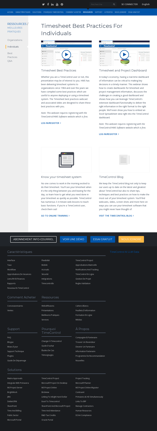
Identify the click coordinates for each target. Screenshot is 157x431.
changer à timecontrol (52, 341)
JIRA (9, 397)
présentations (48, 310)
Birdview (45, 392)
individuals (13, 46)
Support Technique (15, 351)
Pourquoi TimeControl (54, 12)
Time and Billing (14, 410)
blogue (10, 342)
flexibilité (46, 260)
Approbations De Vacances (19, 274)
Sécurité (45, 274)
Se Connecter (129, 4)
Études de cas (48, 350)
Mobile (45, 265)
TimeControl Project (84, 260)
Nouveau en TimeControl (18, 288)
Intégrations (47, 278)
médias (79, 319)
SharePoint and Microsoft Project (56, 406)
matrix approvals (14, 378)
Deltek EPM (12, 401)
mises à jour (12, 346)
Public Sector (13, 415)
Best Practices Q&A (12, 57)
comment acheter (73, 12)
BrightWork (12, 392)
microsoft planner (83, 383)
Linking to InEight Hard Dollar (54, 397)
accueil (10, 12)
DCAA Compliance (84, 415)
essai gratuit (102, 239)
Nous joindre (131, 239)
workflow (11, 269)
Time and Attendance (51, 410)
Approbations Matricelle (86, 265)
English (146, 4)
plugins (10, 356)
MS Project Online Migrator (87, 387)
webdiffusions (48, 306)
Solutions (37, 12)
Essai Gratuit (134, 12)
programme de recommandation (90, 356)
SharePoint (12, 406)
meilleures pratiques (50, 315)
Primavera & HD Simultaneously (89, 397)
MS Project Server (14, 387)
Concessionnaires (15, 306)
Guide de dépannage (16, 360)
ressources (88, 12)
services (45, 319)
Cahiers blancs (82, 306)
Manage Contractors (84, 406)
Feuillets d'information (85, 310)
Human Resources (83, 410)
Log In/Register (50, 123)
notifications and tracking (87, 269)
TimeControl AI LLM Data (124, 252)
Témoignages (47, 355)
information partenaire (85, 351)
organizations (14, 40)
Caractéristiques (22, 12)
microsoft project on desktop (54, 383)
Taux (9, 265)
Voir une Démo (73, 239)
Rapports (11, 283)
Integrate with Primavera (18, 383)
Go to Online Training (54, 215)
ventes (10, 310)
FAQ (9, 337)
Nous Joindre (120, 12)
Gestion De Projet (83, 278)
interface (11, 260)
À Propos (109, 12)
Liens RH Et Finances (16, 278)
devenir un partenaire (85, 346)
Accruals (45, 269)
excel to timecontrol (51, 401)
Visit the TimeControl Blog (115, 215)
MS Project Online (49, 387)
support (98, 12)
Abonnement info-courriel (33, 239)
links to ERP (81, 401)
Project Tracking (83, 378)
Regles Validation (83, 283)
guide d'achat (48, 345)
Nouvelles (80, 360)
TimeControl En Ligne (85, 274)
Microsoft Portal (14, 420)
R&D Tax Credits (49, 415)
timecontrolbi (48, 283)
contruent (80, 392)
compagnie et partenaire (86, 337)
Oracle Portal (47, 420)
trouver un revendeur (85, 342)
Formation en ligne (84, 315)
